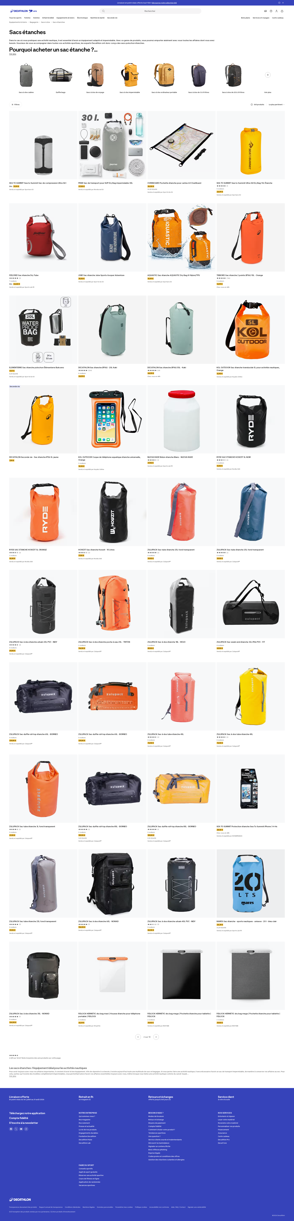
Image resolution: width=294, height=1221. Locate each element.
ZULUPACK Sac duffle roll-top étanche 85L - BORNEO (102, 826)
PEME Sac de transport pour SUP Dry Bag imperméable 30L (105, 183)
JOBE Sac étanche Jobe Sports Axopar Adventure (101, 275)
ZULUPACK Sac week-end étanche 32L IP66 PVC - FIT (241, 642)
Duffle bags (60, 92)
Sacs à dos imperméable (130, 92)
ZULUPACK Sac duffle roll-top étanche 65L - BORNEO (33, 734)
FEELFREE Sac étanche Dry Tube (23, 275)
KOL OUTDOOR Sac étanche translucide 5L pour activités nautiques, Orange (248, 368)
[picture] (43, 145)
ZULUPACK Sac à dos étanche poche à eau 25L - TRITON (104, 642)
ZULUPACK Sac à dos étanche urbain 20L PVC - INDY (33, 642)
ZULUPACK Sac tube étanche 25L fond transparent (171, 550)
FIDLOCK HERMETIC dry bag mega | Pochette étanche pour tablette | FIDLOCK (179, 1015)
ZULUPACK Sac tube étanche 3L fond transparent (32, 826)
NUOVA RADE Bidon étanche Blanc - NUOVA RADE (170, 457)
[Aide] (271, 11)
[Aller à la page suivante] (156, 1037)
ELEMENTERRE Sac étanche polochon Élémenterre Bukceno (36, 367)
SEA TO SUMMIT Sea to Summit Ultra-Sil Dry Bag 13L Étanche (244, 183)
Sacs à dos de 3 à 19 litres (198, 92)
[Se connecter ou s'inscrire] (276, 11)
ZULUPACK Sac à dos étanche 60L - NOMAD (98, 921)
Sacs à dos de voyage (95, 92)
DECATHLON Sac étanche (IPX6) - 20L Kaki (97, 367)
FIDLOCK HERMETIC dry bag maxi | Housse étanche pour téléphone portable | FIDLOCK (109, 1015)
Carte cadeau (277, 18)
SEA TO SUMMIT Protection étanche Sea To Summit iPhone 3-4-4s (247, 826)
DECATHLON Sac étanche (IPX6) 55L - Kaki (166, 367)
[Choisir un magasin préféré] (265, 11)
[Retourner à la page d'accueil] (23, 11)
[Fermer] (283, 3)
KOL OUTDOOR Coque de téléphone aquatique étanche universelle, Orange (109, 458)
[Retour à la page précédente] (138, 1037)
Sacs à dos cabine (26, 92)
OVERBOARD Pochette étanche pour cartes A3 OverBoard (174, 183)
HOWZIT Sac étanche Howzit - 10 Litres (96, 550)
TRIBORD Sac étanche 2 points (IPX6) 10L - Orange (240, 275)
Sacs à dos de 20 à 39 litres (233, 92)
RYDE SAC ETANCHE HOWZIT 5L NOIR (234, 457)
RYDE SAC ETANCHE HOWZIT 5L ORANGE (28, 550)
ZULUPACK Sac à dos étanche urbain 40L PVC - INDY (171, 921)
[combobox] (277, 104)
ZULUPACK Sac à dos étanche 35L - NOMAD (29, 1013)
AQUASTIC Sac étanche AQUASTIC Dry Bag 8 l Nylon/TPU (173, 275)
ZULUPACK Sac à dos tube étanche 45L (165, 734)
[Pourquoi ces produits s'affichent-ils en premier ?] (252, 104)
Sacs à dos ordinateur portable (164, 92)
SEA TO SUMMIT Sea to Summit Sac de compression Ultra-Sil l (37, 183)
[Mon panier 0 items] (282, 11)
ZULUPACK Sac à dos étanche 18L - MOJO (166, 642)
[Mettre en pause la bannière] (279, 3)
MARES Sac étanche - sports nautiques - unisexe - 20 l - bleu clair (247, 921)
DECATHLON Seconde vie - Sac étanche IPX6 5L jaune (33, 457)
